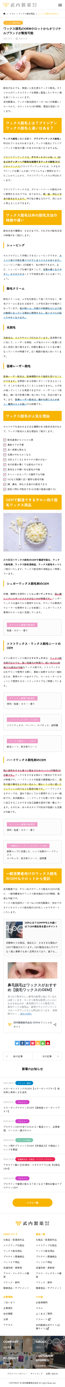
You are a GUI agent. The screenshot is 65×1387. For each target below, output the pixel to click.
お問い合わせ (52, 1373)
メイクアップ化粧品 (13, 1245)
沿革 (5, 1319)
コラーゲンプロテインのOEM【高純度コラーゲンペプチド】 (31, 1109)
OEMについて (10, 1234)
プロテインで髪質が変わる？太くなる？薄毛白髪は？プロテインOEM (32, 1185)
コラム (39, 1308)
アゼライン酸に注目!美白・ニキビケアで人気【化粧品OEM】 (31, 1166)
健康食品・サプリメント (16, 1288)
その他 (39, 1296)
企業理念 (8, 1308)
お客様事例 (42, 1302)
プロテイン (22, 1102)
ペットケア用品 (24, 1140)
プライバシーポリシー (17, 1373)
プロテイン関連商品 (13, 1256)
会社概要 (8, 1313)
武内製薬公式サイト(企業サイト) (48, 1326)
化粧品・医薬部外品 (13, 1239)
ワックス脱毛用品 (13, 22)
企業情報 (8, 1296)
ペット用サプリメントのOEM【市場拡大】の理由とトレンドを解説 (31, 1147)
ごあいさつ (9, 1302)
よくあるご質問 (44, 1313)
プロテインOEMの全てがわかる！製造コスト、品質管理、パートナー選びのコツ (31, 1128)
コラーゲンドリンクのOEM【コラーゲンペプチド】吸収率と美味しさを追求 (31, 1090)
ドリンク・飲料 (24, 1083)
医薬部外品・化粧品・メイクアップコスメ (35, 1159)
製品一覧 (40, 1234)
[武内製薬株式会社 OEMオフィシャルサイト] (20, 5)
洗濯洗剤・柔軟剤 (12, 1267)
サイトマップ (36, 1373)
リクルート (42, 1319)
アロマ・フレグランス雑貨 (16, 1275)
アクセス (8, 1324)
